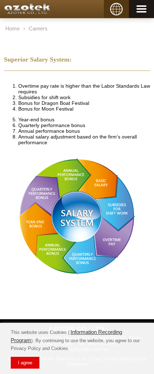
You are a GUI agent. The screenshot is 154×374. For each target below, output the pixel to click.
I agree (25, 362)
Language (115, 3)
